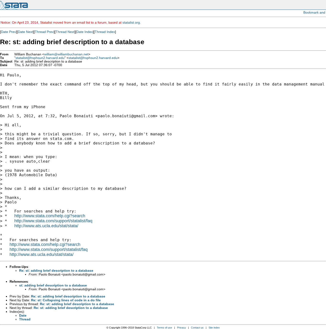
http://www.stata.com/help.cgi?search (49, 215)
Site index (214, 327)
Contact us (197, 327)
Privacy (181, 327)
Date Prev (8, 32)
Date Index (84, 32)
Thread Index (105, 32)
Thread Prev (44, 32)
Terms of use (164, 327)
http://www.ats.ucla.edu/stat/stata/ (46, 225)
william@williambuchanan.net (66, 54)
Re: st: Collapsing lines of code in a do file (66, 300)
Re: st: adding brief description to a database (56, 270)
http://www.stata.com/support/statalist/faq (53, 220)
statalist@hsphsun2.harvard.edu (40, 58)
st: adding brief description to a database (53, 285)
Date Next (25, 32)
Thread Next (65, 32)
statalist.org (131, 22)
